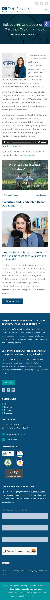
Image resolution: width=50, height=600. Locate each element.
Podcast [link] (7, 410)
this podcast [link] (28, 155)
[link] (47, 24)
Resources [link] (8, 413)
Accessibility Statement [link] (32, 589)
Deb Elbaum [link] (20, 34)
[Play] (5, 142)
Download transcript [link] (11, 146)
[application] (25, 142)
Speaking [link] (8, 407)
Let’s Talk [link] (8, 382)
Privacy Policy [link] (14, 589)
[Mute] (39, 142)
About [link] (6, 404)
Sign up (6, 563)
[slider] (44, 142)
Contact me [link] (38, 339)
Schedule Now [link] (12, 301)
